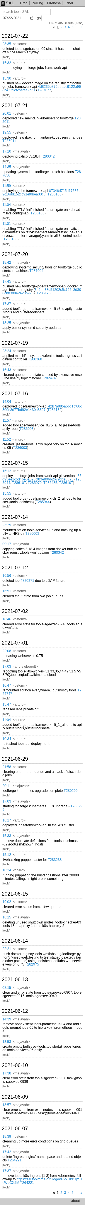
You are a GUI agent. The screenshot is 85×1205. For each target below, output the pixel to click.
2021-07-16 (15, 393)
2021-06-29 (15, 759)
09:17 (6, 544)
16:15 (6, 917)
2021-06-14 (15, 941)
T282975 (32, 964)
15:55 (6, 493)
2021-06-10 (15, 1065)
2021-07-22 (15, 36)
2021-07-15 (15, 463)
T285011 (9, 141)
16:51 (6, 591)
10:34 (6, 739)
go (39, 18)
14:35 (6, 167)
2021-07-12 (15, 567)
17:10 (6, 151)
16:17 (6, 820)
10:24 (6, 870)
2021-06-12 (15, 1011)
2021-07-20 (15, 254)
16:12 (6, 471)
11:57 (6, 420)
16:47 (6, 685)
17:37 (6, 304)
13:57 (6, 1105)
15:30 (6, 78)
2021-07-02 (15, 611)
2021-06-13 (15, 979)
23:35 (6, 44)
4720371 (27, 580)
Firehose (54, 3)
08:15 (6, 987)
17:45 (6, 281)
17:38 (6, 1073)
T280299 (71, 791)
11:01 (6, 224)
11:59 (6, 186)
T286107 (19, 483)
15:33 (6, 836)
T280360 (35, 359)
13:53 (6, 1042)
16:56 (6, 575)
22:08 (6, 651)
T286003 (27, 429)
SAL (10, 3)
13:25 (6, 323)
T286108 (54, 194)
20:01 (6, 113)
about (75, 1201)
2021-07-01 (15, 643)
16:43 (6, 370)
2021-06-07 (15, 1128)
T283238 (55, 860)
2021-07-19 (15, 343)
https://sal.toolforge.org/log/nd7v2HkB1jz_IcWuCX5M (42, 1181)
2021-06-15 (15, 894)
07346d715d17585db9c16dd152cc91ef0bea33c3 (42, 192)
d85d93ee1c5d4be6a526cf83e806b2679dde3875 (42, 477)
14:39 (6, 1019)
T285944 (43, 502)
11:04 (6, 205)
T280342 (48, 156)
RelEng (37, 3)
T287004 (36, 271)
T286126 (44, 293)
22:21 (6, 949)
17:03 (6, 666)
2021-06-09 (15, 1097)
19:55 (6, 132)
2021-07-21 (15, 105)
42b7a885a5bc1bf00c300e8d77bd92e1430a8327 (42, 408)
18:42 (6, 262)
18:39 (6, 1136)
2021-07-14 (15, 517)
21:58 (6, 767)
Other (69, 3)
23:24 (6, 351)
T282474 (49, 378)
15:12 (6, 855)
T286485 (50, 483)
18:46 (6, 619)
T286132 (54, 410)
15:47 (6, 704)
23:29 (6, 525)
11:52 (6, 439)
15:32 (6, 63)
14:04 (6, 401)
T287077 (44, 90)
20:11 (6, 786)
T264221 (15, 1160)
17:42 (6, 1152)
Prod (23, 3)
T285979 (35, 483)
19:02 (6, 902)
